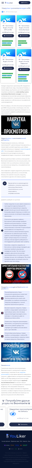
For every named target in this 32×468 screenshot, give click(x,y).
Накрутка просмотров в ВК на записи (16, 410)
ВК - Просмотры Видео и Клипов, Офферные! (24, 61)
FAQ (21, 441)
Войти (25, 2)
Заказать (9, 35)
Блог (29, 441)
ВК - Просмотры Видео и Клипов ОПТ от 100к (8, 28)
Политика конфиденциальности (13, 452)
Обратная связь (15, 441)
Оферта (25, 452)
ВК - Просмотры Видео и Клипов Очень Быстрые (24, 28)
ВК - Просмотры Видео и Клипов (8, 60)
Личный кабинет (6, 441)
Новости (25, 441)
